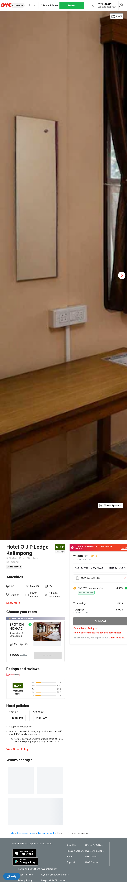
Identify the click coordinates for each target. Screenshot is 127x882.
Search (71, 5)
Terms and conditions (29, 869)
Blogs (69, 856)
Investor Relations (94, 851)
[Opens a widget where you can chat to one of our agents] (11, 876)
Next (121, 275)
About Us (71, 845)
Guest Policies (25, 874)
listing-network (46, 833)
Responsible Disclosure (53, 880)
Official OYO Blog (94, 845)
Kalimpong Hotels (26, 833)
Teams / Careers (75, 851)
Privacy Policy (25, 880)
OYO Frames (91, 862)
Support (71, 862)
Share (119, 16)
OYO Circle (90, 856)
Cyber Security (49, 869)
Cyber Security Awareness (55, 874)
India (12, 833)
